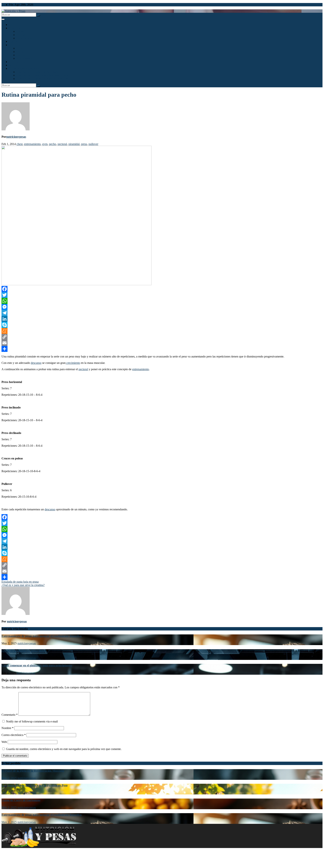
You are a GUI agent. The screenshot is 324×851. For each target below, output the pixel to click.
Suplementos (24, 38)
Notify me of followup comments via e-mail (32, 721)
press (84, 144)
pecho (52, 144)
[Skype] (162, 325)
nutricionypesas (16, 136)
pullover (93, 144)
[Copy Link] (162, 337)
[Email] (162, 343)
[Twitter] (162, 295)
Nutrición (14, 28)
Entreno (13, 41)
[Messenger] (162, 307)
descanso (36, 362)
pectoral (62, 144)
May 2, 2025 (9, 778)
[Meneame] (162, 331)
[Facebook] (162, 289)
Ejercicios (15, 44)
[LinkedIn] (162, 319)
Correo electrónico (14, 735)
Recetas (21, 34)
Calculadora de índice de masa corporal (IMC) (43, 78)
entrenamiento (32, 144)
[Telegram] (162, 313)
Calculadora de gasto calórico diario (37, 71)
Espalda (21, 51)
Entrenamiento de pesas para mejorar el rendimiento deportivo (42, 636)
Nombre (8, 728)
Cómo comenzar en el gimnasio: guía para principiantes (37, 665)
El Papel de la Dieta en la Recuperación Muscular (33, 770)
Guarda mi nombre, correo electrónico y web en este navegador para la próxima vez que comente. (64, 749)
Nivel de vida (17, 61)
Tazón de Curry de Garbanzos (21, 800)
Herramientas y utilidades (24, 68)
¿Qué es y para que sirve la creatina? (23, 585)
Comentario (10, 714)
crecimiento (73, 362)
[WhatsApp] (162, 301)
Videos (13, 65)
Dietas (20, 31)
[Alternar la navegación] (3, 19)
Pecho (20, 48)
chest (19, 144)
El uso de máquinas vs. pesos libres (24, 650)
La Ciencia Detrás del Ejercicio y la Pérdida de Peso (35, 785)
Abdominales (24, 58)
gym (44, 144)
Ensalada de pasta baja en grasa (20, 581)
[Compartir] (162, 349)
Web (4, 741)
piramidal (74, 144)
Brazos (20, 55)
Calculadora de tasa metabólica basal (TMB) (42, 75)
